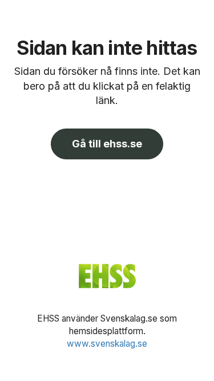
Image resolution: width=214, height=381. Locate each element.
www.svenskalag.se (107, 343)
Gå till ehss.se (107, 144)
